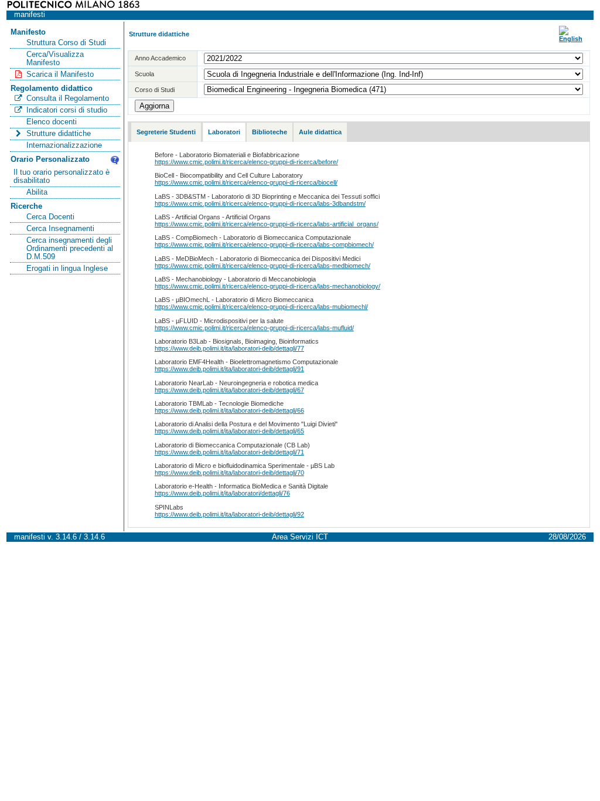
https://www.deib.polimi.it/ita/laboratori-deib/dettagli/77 (229, 348)
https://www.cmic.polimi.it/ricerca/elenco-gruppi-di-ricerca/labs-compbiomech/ (264, 244)
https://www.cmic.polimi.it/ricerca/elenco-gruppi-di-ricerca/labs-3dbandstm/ (260, 203)
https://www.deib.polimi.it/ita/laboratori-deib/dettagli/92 (229, 514)
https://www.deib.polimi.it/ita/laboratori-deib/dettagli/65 (229, 431)
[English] (570, 38)
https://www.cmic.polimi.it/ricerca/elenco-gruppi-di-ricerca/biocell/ (246, 182)
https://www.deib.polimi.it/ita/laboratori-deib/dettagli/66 (229, 410)
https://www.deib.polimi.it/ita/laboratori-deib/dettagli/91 (229, 368)
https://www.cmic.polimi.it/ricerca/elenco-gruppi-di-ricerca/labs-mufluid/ (254, 327)
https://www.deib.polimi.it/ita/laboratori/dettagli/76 (222, 493)
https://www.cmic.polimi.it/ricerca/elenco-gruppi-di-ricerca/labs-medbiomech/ (262, 265)
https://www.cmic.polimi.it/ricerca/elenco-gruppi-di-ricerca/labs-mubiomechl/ (261, 306)
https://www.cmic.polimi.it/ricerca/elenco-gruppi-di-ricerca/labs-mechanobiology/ (267, 286)
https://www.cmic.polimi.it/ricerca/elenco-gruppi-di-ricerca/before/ (246, 161)
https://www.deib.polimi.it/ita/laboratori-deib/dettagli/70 (229, 472)
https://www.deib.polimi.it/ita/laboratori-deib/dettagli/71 (229, 452)
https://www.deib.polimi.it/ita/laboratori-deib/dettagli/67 (229, 389)
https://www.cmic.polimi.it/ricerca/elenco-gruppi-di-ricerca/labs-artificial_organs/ (267, 224)
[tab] (166, 132)
